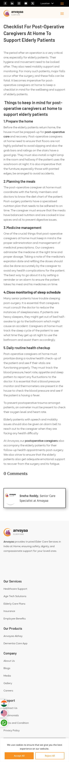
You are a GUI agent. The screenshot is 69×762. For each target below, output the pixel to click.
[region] (34, 750)
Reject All (50, 755)
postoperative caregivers (41, 440)
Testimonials (11, 715)
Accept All (19, 755)
